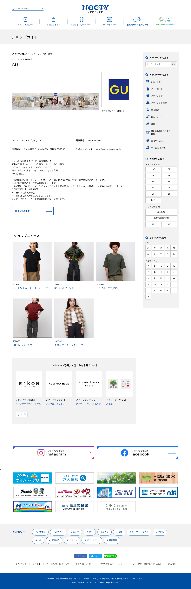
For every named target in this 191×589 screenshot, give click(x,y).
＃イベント (72, 540)
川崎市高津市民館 (161, 218)
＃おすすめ (40, 532)
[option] (28, 388)
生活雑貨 (155, 110)
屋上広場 (161, 212)
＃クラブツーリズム (139, 532)
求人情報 (172, 564)
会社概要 (36, 564)
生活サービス (157, 141)
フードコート (157, 89)
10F (153, 169)
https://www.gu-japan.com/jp (108, 149)
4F (153, 188)
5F (169, 181)
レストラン (156, 82)
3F (169, 188)
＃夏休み (160, 532)
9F (169, 169)
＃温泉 (119, 532)
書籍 (153, 124)
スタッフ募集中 (22, 211)
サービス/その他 (158, 148)
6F (153, 181)
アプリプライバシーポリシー (112, 564)
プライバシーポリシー (85, 564)
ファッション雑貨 (159, 103)
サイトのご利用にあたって (58, 564)
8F (153, 175)
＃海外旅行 (54, 540)
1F (169, 194)
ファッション (157, 96)
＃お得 (38, 540)
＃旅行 (90, 532)
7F (169, 175)
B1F (153, 200)
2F (153, 194)
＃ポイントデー (91, 540)
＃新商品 (75, 532)
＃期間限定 (112, 540)
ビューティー (157, 117)
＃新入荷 (104, 532)
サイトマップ (20, 564)
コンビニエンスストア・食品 (162, 132)
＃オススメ (58, 532)
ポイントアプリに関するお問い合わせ (146, 564)
